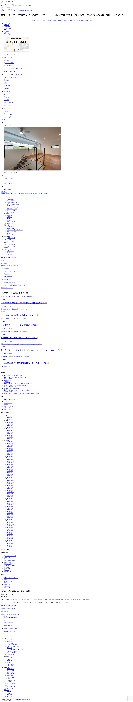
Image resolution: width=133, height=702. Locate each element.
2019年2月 (10, 538)
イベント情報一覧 (12, 241)
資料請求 (9, 252)
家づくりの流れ (11, 210)
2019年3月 (10, 537)
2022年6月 (10, 469)
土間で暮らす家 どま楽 (13, 204)
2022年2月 (10, 475)
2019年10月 (10, 526)
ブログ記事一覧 (11, 244)
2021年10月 (10, 484)
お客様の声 (7, 26)
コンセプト (7, 23)
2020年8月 (10, 508)
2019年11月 (10, 524)
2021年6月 (10, 490)
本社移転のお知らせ (9, 391)
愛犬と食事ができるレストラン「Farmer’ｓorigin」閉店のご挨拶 (21, 393)
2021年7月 (10, 488)
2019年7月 (10, 530)
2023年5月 (10, 453)
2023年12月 (10, 442)
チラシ (6, 401)
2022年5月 (10, 471)
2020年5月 (10, 513)
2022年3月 (10, 474)
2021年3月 (10, 495)
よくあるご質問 (11, 212)
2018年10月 (10, 547)
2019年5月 (10, 534)
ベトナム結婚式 (8, 378)
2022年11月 (10, 461)
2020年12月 (10, 501)
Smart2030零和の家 (12, 202)
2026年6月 (10, 417)
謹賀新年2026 (7, 380)
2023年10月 (10, 445)
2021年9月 (10, 485)
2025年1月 (10, 427)
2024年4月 (10, 437)
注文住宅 (9, 205)
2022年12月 (10, 459)
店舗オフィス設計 (12, 231)
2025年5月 (10, 424)
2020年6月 (10, 511)
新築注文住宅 (10, 228)
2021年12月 (10, 480)
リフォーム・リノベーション (15, 207)
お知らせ (7, 408)
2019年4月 (10, 535)
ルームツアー (8, 403)
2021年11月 (10, 482)
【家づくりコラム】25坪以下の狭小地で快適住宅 (17, 383)
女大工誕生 (7, 382)
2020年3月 (10, 516)
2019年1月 (10, 540)
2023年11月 (10, 443)
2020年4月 (10, 514)
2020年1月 (10, 519)
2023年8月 (10, 448)
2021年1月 (10, 498)
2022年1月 (10, 477)
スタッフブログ (11, 246)
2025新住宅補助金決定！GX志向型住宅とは (16, 385)
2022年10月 (10, 463)
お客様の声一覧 (11, 238)
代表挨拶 (9, 218)
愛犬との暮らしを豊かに (11, 399)
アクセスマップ (11, 221)
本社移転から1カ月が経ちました (13, 388)
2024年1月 (10, 438)
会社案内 (6, 31)
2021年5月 (10, 492)
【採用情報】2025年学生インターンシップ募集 (17, 390)
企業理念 (9, 217)
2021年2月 (10, 496)
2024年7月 (10, 432)
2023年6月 (10, 451)
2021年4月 (10, 493)
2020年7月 (10, 509)
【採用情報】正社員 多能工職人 (13, 375)
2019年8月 (10, 529)
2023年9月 (10, 446)
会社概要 (9, 220)
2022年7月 (10, 467)
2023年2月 (10, 456)
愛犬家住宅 (10, 233)
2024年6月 (10, 433)
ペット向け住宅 (11, 200)
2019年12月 (10, 522)
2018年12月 (10, 543)
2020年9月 (10, 506)
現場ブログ (7, 409)
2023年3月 (10, 454)
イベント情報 (7, 28)
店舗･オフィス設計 (12, 209)
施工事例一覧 (10, 226)
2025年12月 (10, 422)
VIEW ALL (4, 119)
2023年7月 (10, 450)
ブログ (5, 29)
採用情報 (6, 33)
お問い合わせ (7, 34)
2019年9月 (10, 527)
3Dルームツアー (11, 234)
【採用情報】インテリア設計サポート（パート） (17, 377)
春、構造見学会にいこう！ (11, 387)
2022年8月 (10, 466)
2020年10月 (10, 505)
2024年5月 (10, 435)
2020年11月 (10, 503)
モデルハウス (10, 199)
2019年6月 (10, 532)
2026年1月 (10, 419)
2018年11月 (10, 545)
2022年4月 (10, 472)
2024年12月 (10, 430)
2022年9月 (10, 464)
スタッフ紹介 (10, 223)
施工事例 (6, 25)
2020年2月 (10, 517)
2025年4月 (10, 425)
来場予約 (9, 254)
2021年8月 (10, 487)
